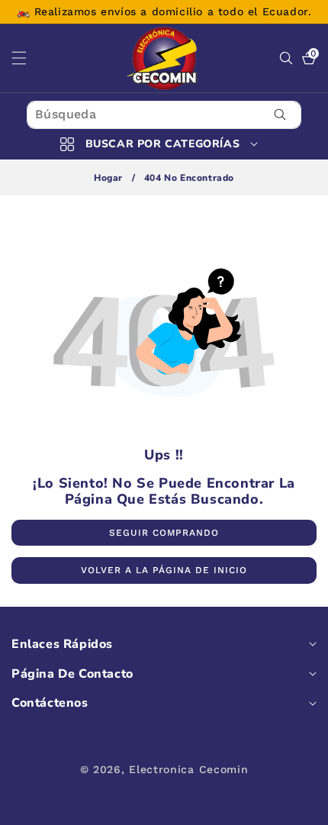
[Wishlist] (98, 807)
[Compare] (295, 807)
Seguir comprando (164, 532)
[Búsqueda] (280, 115)
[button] (28, 58)
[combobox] (164, 115)
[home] (163, 807)
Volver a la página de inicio (164, 570)
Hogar (108, 178)
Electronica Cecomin (188, 769)
